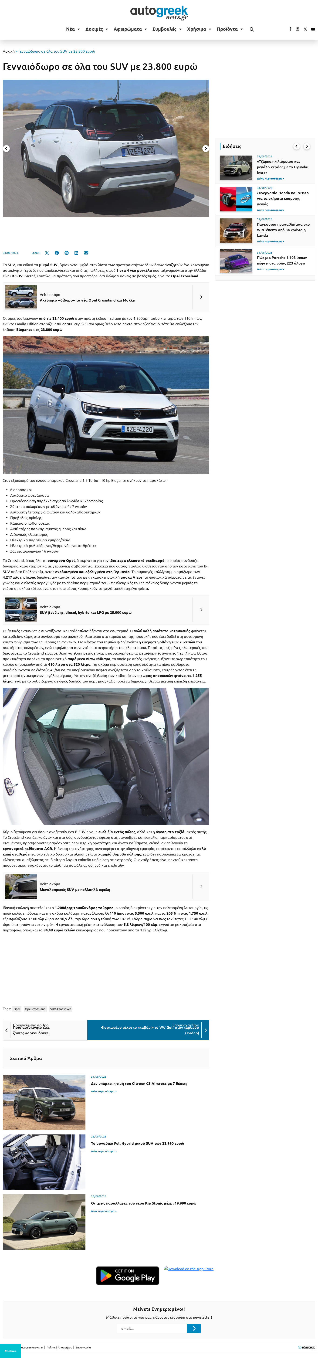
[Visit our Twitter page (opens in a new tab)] (303, 29)
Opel (17, 1009)
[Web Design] (306, 1347)
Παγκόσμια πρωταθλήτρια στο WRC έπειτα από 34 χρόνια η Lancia (283, 230)
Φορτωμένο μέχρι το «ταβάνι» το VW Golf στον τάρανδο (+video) (150, 1030)
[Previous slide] (6, 148)
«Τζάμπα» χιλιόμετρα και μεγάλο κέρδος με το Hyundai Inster (282, 167)
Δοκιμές (94, 29)
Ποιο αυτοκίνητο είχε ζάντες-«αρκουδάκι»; (31, 1030)
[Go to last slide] (296, 146)
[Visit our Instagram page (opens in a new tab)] (295, 29)
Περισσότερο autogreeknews (21, 1347)
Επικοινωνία (83, 1347)
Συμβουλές (164, 29)
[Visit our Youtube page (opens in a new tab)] (311, 29)
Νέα (70, 29)
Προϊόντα (227, 29)
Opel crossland (35, 1009)
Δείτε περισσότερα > (104, 1091)
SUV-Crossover (60, 1009)
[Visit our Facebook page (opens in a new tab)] (287, 29)
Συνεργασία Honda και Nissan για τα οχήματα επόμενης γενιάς (283, 198)
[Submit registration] (194, 1328)
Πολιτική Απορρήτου (59, 1347)
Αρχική (9, 51)
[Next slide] (205, 148)
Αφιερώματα (128, 29)
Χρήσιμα (196, 29)
